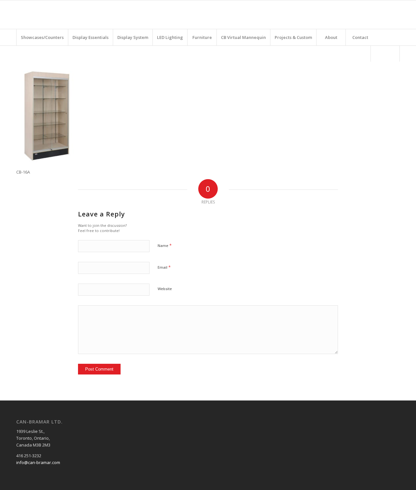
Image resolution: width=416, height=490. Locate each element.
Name (165, 245)
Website (165, 288)
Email (164, 267)
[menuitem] (42, 37)
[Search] (385, 53)
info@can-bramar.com (38, 462)
